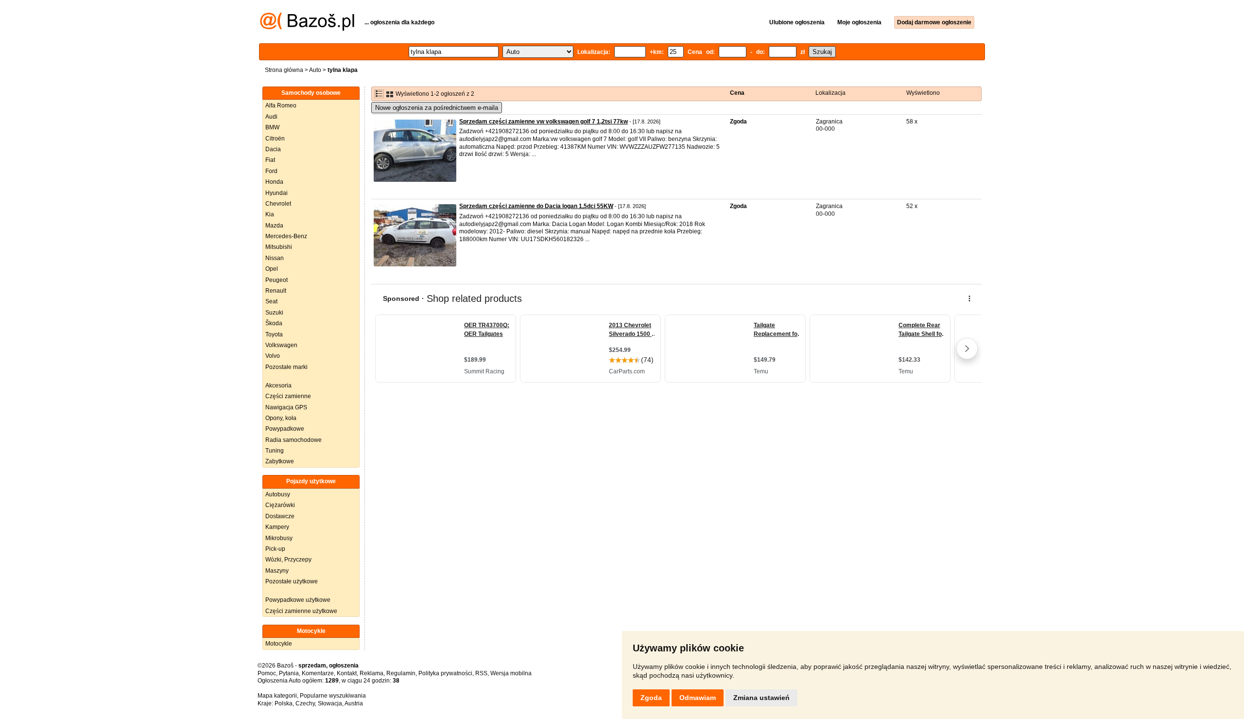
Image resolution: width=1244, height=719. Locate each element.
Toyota (274, 334)
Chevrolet (278, 203)
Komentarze (318, 673)
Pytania (289, 673)
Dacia (273, 149)
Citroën (275, 138)
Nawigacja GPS (286, 407)
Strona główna (284, 70)
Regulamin (400, 673)
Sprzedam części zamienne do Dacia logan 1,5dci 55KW (536, 206)
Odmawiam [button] (697, 697)
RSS (481, 673)
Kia (269, 214)
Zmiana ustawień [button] (761, 697)
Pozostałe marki (286, 367)
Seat (271, 301)
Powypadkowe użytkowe (297, 599)
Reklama (371, 673)
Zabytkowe (279, 461)
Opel (271, 268)
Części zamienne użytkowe (301, 611)
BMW (272, 127)
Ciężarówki (280, 505)
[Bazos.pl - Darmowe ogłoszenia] (307, 28)
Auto (315, 70)
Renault (275, 290)
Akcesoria (278, 385)
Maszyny (277, 570)
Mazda (274, 225)
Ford (271, 171)
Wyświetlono (923, 92)
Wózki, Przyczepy (288, 559)
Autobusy (277, 494)
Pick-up (275, 548)
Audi (271, 116)
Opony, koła (280, 418)
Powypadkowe (284, 428)
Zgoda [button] (651, 697)
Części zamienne (288, 396)
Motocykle (278, 643)
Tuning (274, 450)
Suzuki (274, 312)
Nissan (274, 258)
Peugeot (276, 280)
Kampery (277, 527)
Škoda (273, 323)
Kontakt (347, 673)
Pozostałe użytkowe (291, 581)
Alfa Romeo (280, 105)
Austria (354, 703)
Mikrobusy (279, 538)
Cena (737, 92)
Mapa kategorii (277, 695)
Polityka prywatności (445, 673)
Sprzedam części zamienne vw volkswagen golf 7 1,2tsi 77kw (543, 121)
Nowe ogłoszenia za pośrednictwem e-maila (436, 107)
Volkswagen (281, 345)
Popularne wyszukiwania (333, 695)
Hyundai (276, 193)
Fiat (270, 160)
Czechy (305, 703)
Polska (284, 703)
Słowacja (330, 703)
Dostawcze (279, 516)
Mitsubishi (278, 247)
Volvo (272, 355)
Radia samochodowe (293, 440)
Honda (274, 181)
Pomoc (267, 673)
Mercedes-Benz (286, 236)
